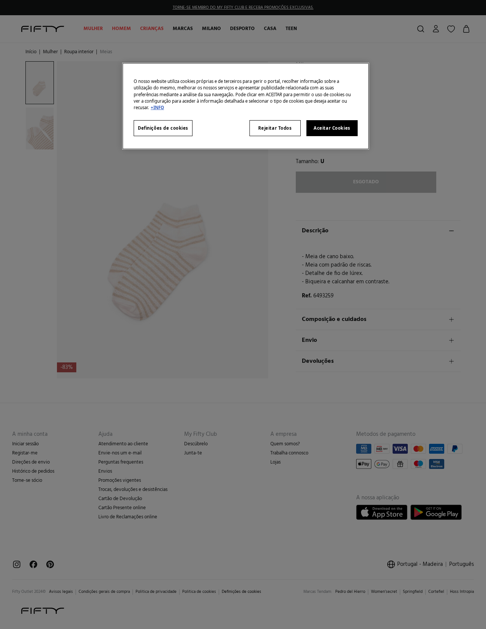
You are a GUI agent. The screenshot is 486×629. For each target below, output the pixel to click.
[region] (245, 106)
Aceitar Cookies (332, 128)
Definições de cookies (163, 128)
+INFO (157, 107)
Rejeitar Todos (275, 128)
